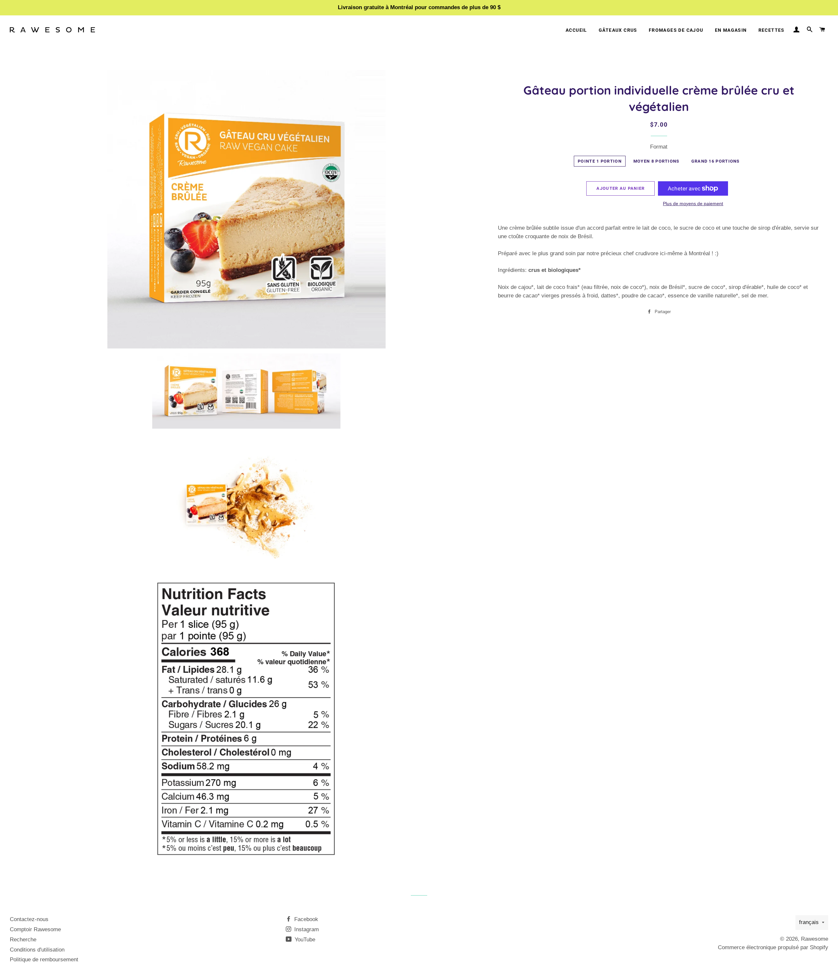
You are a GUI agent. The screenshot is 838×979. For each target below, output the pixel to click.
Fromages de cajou (676, 30)
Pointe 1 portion (600, 161)
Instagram (306, 929)
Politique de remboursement (44, 959)
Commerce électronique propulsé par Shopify (773, 947)
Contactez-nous (29, 919)
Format (658, 147)
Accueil (576, 30)
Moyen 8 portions (656, 161)
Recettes (771, 30)
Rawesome (814, 939)
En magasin (731, 30)
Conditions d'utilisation (37, 950)
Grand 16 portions (715, 161)
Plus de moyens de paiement (693, 203)
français (809, 922)
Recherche (23, 939)
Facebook (305, 919)
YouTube (304, 939)
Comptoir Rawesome (35, 929)
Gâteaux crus (618, 30)
